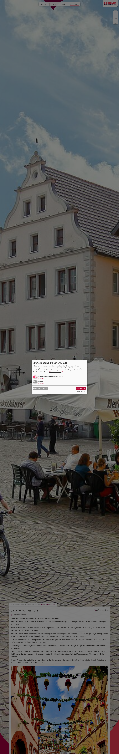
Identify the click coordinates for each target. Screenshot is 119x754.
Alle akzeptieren (80, 388)
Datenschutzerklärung (55, 372)
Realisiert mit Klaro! (81, 391)
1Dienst (41, 378)
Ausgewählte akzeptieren (40, 388)
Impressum (65, 372)
